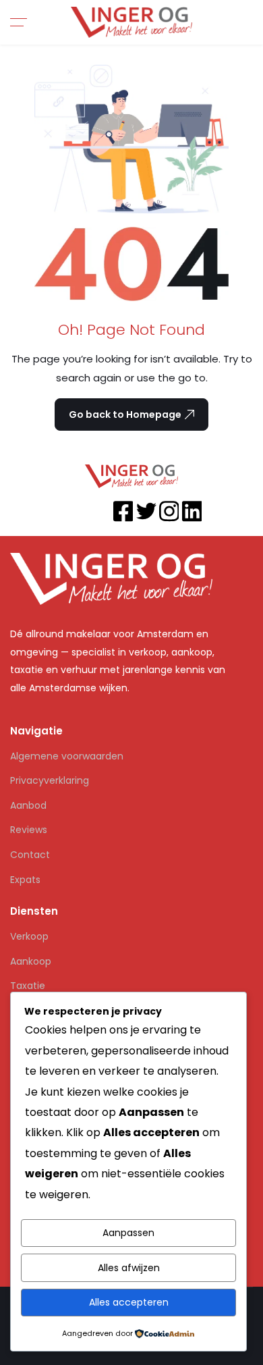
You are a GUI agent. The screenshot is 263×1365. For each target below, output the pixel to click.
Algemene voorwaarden (66, 756)
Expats (25, 879)
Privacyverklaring (49, 780)
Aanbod (28, 805)
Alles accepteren (129, 1302)
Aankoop (30, 961)
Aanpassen (128, 1232)
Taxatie (27, 985)
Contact (30, 854)
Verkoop (29, 936)
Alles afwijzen (129, 1268)
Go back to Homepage (125, 414)
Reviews (28, 829)
